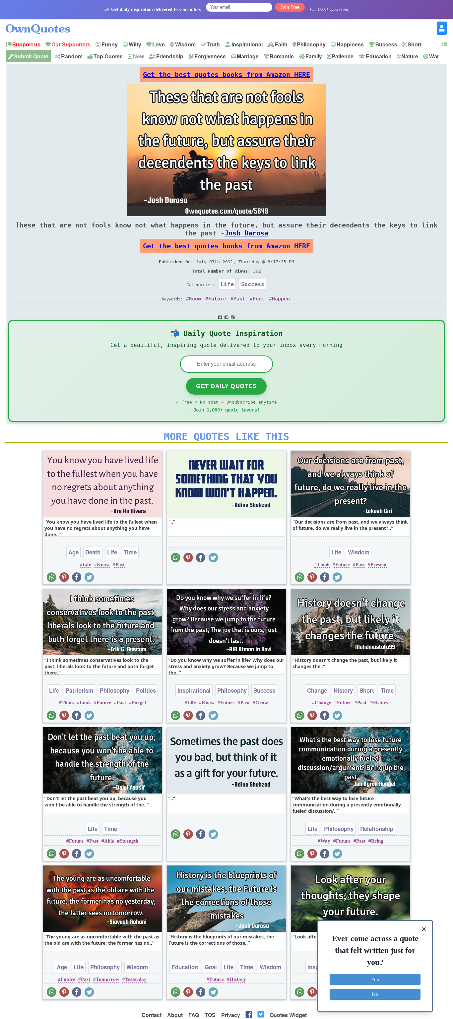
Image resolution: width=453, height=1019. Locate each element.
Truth (213, 44)
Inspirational (247, 44)
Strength (129, 841)
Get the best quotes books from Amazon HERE (226, 75)
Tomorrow (107, 979)
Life (227, 284)
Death (92, 552)
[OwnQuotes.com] (42, 23)
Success (386, 44)
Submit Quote (31, 56)
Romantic (282, 56)
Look (85, 702)
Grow (261, 702)
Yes (375, 979)
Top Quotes (108, 56)
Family (313, 56)
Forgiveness (210, 56)
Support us (26, 44)
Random (72, 56)
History (343, 690)
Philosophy (311, 44)
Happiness (350, 44)
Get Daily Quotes (226, 386)
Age (73, 552)
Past (239, 299)
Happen (281, 299)
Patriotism (79, 690)
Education (379, 56)
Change (317, 690)
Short (414, 44)
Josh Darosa (246, 233)
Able (109, 841)
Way (325, 841)
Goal (211, 967)
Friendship (169, 56)
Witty (135, 44)
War (434, 56)
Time (130, 552)
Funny (109, 44)
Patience (343, 56)
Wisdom (185, 44)
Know (195, 299)
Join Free (289, 7)
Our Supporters (71, 44)
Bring (377, 841)
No (375, 994)
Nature (409, 56)
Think (323, 564)
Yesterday (136, 979)
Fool (259, 299)
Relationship (376, 829)
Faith (281, 44)
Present (378, 564)
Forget (139, 702)
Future (217, 299)
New (138, 56)
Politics (146, 690)
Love (158, 44)
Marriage (248, 56)
